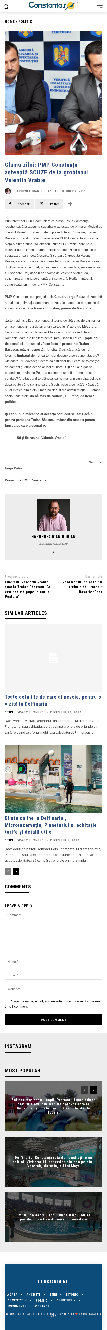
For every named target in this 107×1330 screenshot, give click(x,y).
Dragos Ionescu (31, 712)
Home (10, 22)
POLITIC (25, 22)
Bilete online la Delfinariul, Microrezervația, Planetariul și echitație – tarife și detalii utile (53, 825)
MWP (53, 1316)
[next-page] (16, 871)
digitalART (90, 1314)
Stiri (9, 712)
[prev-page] (8, 871)
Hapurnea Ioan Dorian (33, 191)
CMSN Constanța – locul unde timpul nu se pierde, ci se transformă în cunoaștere (53, 1217)
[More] (70, 204)
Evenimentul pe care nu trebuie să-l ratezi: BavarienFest (81, 587)
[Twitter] (53, 551)
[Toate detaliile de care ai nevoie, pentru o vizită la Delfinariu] (53, 658)
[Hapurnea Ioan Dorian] (9, 191)
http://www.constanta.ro (53, 543)
